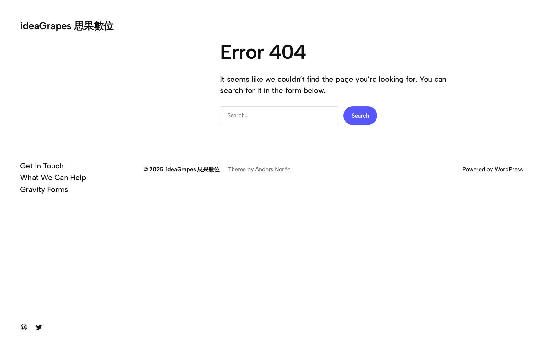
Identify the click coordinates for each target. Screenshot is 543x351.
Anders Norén (272, 169)
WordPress (509, 169)
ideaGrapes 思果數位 (66, 26)
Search (360, 115)
